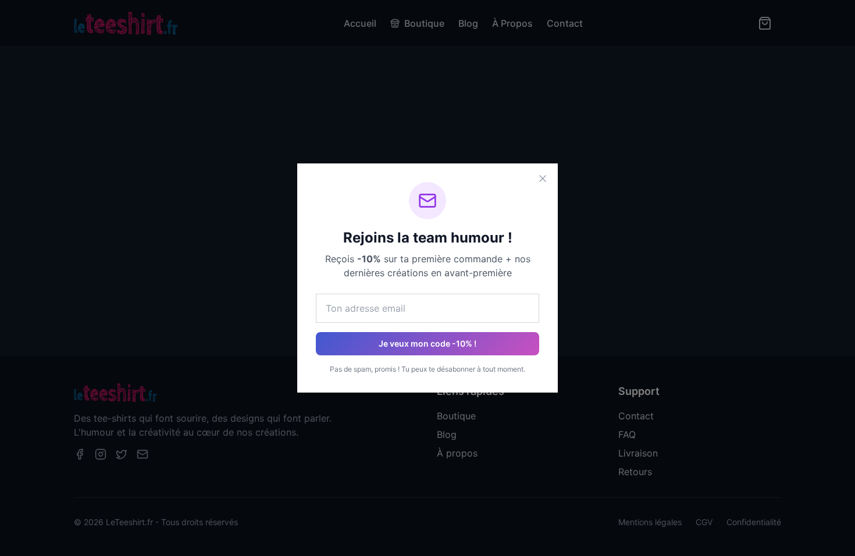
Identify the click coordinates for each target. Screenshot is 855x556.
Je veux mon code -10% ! (427, 343)
